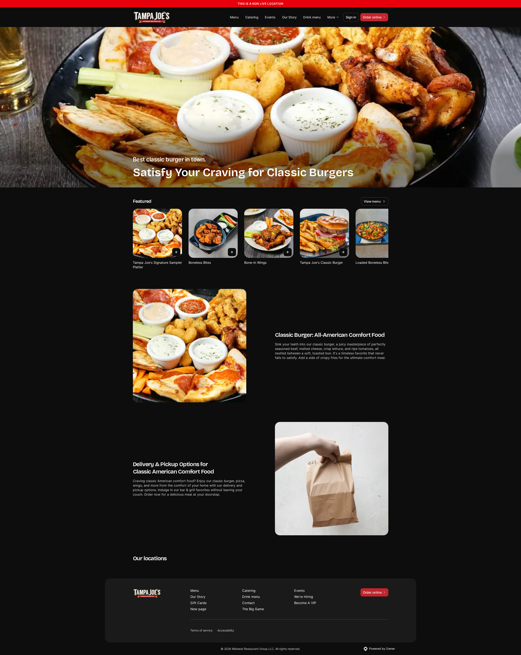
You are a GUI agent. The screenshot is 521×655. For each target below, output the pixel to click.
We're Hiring (303, 597)
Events (270, 17)
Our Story (289, 17)
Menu (234, 17)
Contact (248, 603)
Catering (251, 17)
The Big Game (253, 609)
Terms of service (201, 630)
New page (198, 609)
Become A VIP (305, 603)
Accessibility (225, 630)
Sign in (351, 17)
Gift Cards (198, 603)
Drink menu (312, 17)
